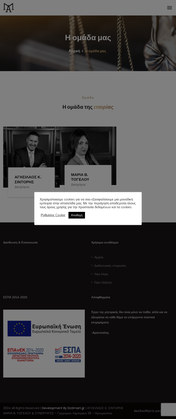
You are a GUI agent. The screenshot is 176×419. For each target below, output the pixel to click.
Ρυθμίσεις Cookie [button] (53, 215)
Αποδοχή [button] (76, 215)
